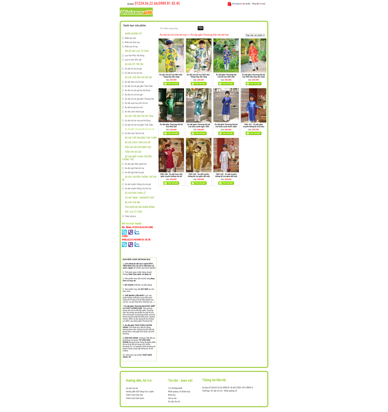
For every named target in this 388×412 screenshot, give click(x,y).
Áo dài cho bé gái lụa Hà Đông (137, 90)
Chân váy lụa (130, 216)
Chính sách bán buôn (135, 398)
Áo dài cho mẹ (132, 202)
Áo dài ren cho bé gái (134, 94)
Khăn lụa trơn (130, 38)
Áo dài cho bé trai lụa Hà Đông (138, 120)
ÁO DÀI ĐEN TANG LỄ (135, 193)
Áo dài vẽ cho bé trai (133, 73)
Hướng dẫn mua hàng (202, 11)
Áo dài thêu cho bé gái (134, 82)
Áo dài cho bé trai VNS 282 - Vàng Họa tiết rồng (171, 76)
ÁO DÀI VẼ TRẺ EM (134, 64)
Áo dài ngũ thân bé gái (134, 172)
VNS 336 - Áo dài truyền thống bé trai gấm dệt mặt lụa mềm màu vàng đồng (199, 176)
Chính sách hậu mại (134, 395)
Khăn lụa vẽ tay (131, 46)
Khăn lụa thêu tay (132, 42)
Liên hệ (220, 11)
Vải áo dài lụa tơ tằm (136, 51)
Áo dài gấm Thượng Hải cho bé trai (139, 129)
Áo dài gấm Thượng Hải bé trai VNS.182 (171, 125)
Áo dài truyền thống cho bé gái (138, 184)
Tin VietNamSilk (175, 388)
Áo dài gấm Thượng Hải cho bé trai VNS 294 (226, 76)
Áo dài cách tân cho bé (138, 142)
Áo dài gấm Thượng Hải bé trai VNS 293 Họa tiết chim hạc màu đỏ (253, 77)
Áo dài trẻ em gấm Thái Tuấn (141, 137)
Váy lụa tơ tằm (133, 211)
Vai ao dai (172, 398)
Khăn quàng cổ (133, 33)
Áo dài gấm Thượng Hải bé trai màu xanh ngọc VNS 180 (198, 126)
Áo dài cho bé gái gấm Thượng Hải (139, 99)
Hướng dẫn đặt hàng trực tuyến (140, 391)
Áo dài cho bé (174, 401)
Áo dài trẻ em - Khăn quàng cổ (224, 390)
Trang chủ (165, 11)
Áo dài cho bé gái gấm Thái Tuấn (139, 86)
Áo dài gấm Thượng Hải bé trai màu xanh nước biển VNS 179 (226, 126)
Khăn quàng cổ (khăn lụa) (179, 391)
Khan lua (172, 395)
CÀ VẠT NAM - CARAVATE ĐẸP (139, 197)
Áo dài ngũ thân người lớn (136, 164)
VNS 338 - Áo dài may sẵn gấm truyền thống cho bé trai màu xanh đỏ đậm (171, 176)
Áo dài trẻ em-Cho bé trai (139, 116)
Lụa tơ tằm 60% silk (133, 60)
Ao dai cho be (132, 388)
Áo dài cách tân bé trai (134, 133)
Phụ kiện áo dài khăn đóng (140, 207)
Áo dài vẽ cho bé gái (133, 68)
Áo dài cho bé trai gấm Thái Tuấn (139, 125)
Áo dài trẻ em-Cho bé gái (138, 77)
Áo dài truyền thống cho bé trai (138, 188)
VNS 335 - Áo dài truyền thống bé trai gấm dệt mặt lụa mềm (226, 176)
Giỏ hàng (236, 4)
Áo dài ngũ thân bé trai (134, 168)
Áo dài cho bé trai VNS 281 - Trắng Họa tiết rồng (199, 76)
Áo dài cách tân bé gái (134, 111)
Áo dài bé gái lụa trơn (134, 107)
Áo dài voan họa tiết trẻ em (136, 103)
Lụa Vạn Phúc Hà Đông (134, 55)
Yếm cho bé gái (133, 151)
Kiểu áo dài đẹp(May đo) (138, 147)
